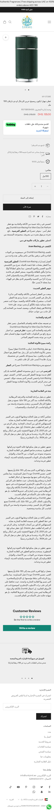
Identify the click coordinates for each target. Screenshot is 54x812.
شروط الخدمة (45, 741)
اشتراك (43, 716)
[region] (27, 660)
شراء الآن (27, 207)
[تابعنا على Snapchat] (41, 791)
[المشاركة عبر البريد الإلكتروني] (30, 216)
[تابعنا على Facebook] (49, 787)
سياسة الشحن (45, 751)
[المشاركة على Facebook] (42, 216)
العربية (11, 799)
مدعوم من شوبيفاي (14, 806)
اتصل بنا (47, 736)
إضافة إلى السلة (27, 198)
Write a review (27, 628)
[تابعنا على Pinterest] (26, 787)
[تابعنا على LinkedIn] (49, 791)
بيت (49, 731)
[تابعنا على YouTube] (18, 787)
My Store (46, 96)
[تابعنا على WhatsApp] (33, 791)
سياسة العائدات (44, 746)
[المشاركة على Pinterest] (34, 216)
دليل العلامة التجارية (42, 761)
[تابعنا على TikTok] (10, 787)
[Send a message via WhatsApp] (48, 806)
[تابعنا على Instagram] (33, 787)
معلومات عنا (45, 756)
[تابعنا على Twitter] (41, 787)
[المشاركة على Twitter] (38, 216)
